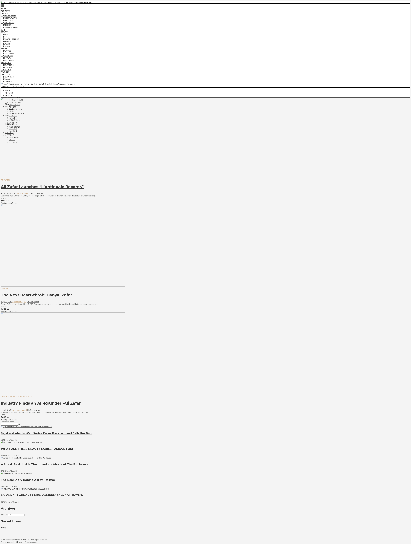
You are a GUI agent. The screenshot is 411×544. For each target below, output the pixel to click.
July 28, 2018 (6, 302)
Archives (4, 515)
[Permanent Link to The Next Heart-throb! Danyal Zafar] (63, 286)
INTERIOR (8, 81)
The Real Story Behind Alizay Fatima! (28, 480)
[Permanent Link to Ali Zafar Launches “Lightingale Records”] (41, 177)
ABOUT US (9, 93)
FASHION (7, 70)
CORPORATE (9, 53)
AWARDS (7, 51)
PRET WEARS (9, 23)
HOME (7, 91)
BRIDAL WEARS (10, 15)
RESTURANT (9, 77)
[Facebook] (2, 527)
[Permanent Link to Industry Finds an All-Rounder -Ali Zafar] (63, 394)
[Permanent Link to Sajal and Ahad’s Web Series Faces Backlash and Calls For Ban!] (26, 427)
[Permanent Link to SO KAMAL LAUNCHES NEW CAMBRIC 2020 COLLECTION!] (25, 489)
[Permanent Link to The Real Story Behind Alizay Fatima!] (16, 473)
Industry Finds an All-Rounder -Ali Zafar (41, 403)
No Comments (37, 193)
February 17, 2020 (8, 193)
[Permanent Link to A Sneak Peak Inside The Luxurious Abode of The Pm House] (26, 458)
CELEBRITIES (9, 65)
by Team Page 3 (23, 193)
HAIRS (6, 37)
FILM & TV (8, 67)
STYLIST (7, 46)
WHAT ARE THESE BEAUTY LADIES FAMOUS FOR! (37, 449)
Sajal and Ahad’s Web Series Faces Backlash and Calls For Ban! (46, 433)
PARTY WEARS (10, 20)
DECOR (7, 79)
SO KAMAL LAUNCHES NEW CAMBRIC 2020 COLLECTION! (42, 495)
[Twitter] (1, 527)
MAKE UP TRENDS (11, 39)
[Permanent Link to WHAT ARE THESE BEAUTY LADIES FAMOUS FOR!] (21, 442)
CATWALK (8, 58)
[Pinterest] (4, 527)
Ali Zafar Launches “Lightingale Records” (42, 186)
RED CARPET (9, 60)
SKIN (6, 34)
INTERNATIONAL (11, 27)
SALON (7, 44)
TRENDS (7, 25)
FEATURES (5, 180)
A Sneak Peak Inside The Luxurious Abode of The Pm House (44, 464)
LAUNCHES (8, 55)
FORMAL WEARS (10, 18)
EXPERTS (7, 41)
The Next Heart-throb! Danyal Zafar (36, 295)
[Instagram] (5, 527)
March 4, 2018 (7, 410)
